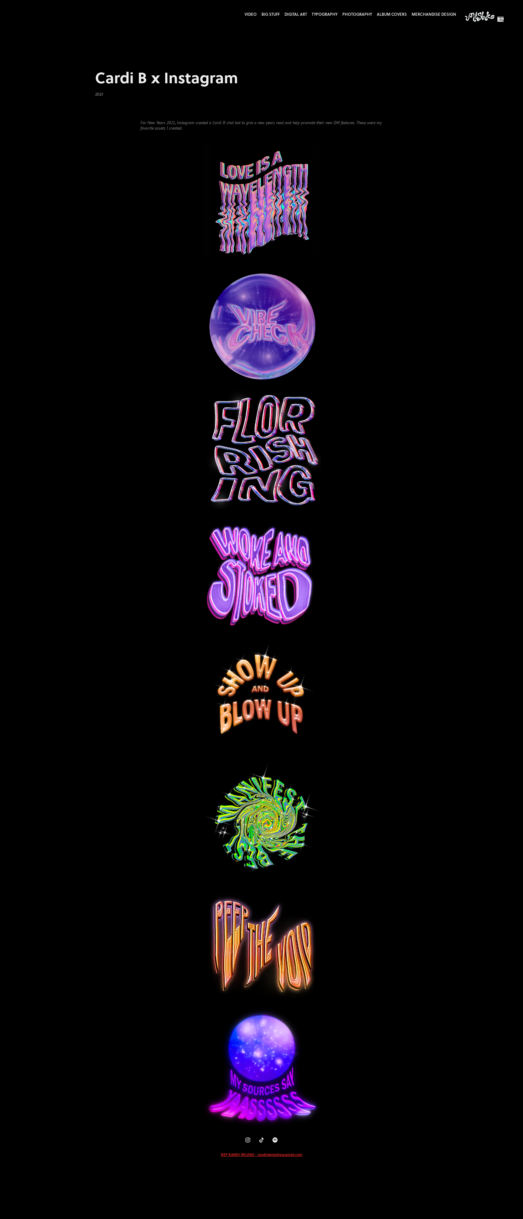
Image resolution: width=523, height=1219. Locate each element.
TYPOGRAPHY (324, 14)
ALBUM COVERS (392, 14)
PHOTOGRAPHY (357, 14)
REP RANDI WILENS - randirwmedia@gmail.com (261, 1154)
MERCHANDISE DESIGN (434, 14)
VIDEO (251, 14)
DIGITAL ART (296, 14)
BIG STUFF (271, 14)
